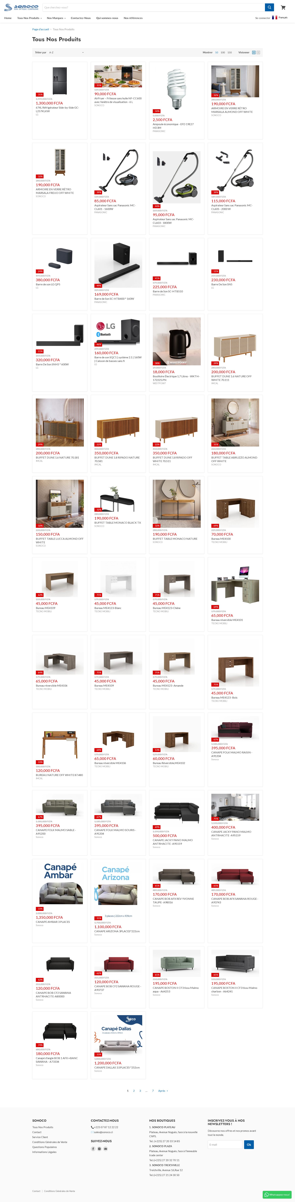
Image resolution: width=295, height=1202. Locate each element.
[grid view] (254, 52)
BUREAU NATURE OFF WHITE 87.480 (59, 774)
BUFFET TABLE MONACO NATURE (175, 538)
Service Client (40, 1137)
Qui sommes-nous (107, 17)
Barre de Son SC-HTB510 (168, 291)
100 (223, 52)
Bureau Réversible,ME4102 (169, 763)
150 (230, 52)
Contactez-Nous (81, 17)
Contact (36, 1132)
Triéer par (40, 52)
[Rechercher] (269, 7)
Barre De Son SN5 (221, 284)
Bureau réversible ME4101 (227, 619)
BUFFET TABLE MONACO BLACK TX (117, 522)
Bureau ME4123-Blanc (107, 607)
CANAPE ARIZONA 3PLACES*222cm (117, 931)
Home (8, 17)
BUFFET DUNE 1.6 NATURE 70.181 (57, 457)
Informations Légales (44, 1151)
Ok (249, 1144)
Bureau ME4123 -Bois (224, 697)
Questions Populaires (44, 1146)
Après (162, 1090)
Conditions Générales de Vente (49, 1142)
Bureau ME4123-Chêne (166, 607)
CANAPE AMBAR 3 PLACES (53, 921)
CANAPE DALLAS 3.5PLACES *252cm (117, 1067)
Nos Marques (55, 17)
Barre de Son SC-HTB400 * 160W (114, 298)
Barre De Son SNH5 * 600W (52, 364)
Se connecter (262, 17)
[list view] (258, 52)
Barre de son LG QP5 (48, 284)
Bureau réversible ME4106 (51, 685)
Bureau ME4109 (45, 607)
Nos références (133, 17)
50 (216, 52)
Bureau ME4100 (221, 538)
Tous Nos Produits (28, 17)
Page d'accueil (40, 29)
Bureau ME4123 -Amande (168, 685)
